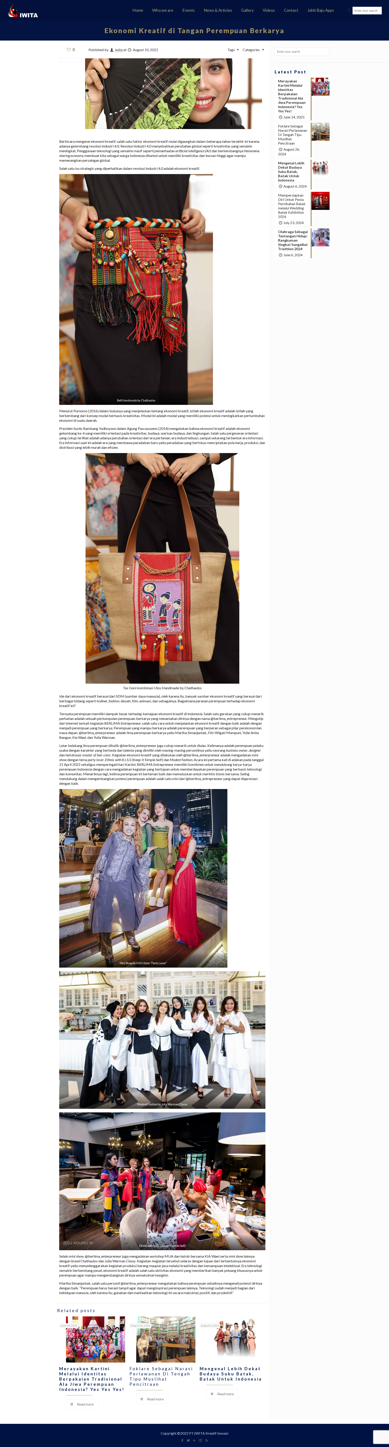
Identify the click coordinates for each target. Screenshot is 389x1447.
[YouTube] (194, 1440)
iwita (119, 50)
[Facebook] (182, 1440)
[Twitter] (188, 1440)
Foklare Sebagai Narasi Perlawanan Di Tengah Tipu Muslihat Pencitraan (161, 1376)
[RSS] (206, 1440)
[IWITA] (23, 10)
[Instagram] (200, 1440)
